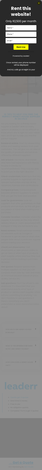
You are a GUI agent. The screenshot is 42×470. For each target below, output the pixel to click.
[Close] (39, 3)
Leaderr (26, 56)
